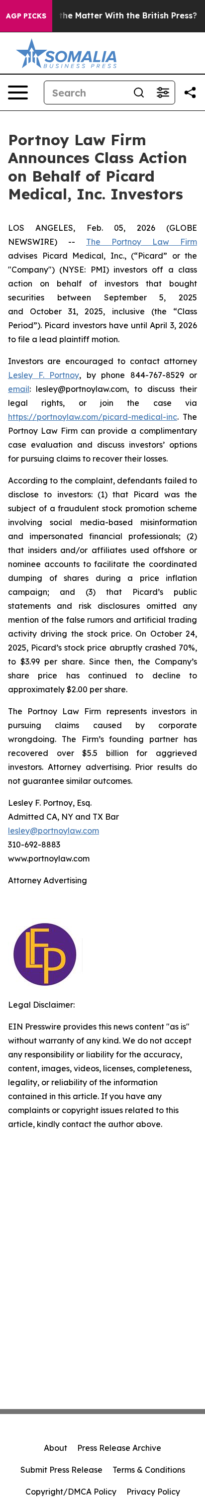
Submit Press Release (61, 1470)
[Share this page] (190, 92)
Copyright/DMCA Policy (70, 1492)
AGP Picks (26, 15)
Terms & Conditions (148, 1470)
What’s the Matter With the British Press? (112, 15)
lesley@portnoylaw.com (53, 831)
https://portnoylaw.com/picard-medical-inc (92, 417)
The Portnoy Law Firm (141, 242)
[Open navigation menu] (18, 92)
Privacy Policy (153, 1492)
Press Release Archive (119, 1448)
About (55, 1448)
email (18, 389)
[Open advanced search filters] (163, 92)
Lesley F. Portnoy (43, 375)
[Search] (139, 92)
